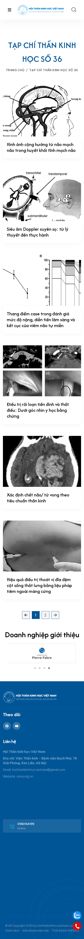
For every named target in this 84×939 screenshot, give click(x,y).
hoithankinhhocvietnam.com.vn (58, 925)
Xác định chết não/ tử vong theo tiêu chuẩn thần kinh (38, 498)
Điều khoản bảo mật (35, 930)
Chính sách (12, 930)
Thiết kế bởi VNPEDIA (65, 930)
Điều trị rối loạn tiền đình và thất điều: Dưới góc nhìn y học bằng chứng (38, 410)
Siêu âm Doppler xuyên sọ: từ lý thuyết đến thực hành (37, 232)
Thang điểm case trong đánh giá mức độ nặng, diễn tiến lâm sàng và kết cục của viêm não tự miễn (41, 319)
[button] (35, 668)
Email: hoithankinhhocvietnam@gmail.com (34, 770)
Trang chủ (15, 70)
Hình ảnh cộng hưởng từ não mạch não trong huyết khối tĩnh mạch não (41, 147)
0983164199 (25, 824)
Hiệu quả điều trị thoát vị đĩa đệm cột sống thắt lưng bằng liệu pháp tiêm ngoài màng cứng (39, 585)
